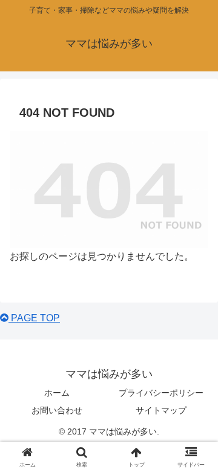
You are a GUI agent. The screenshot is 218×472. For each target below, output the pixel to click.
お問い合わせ (56, 410)
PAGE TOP (34, 318)
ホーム (57, 393)
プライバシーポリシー (161, 393)
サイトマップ (161, 410)
